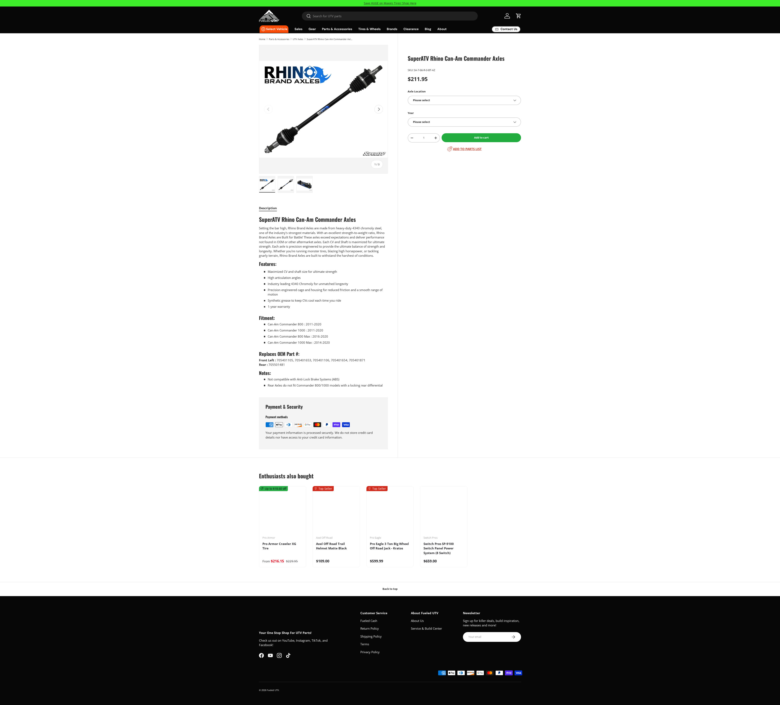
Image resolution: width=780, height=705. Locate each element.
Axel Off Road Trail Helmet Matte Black (331, 546)
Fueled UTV (273, 690)
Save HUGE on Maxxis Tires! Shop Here (390, 3)
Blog (428, 29)
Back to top (390, 589)
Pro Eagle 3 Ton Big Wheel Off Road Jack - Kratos (389, 546)
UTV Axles (298, 39)
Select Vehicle (276, 29)
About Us (417, 621)
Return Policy (369, 628)
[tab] (268, 208)
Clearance (411, 29)
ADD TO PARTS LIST (467, 149)
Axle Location (417, 91)
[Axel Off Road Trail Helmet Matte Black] (336, 512)
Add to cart (481, 137)
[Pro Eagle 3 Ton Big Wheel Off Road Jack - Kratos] (390, 512)
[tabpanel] (323, 302)
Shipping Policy (371, 636)
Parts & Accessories (337, 29)
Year (411, 113)
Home (262, 39)
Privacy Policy (370, 652)
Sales (298, 29)
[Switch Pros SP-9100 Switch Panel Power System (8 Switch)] (444, 512)
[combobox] (390, 16)
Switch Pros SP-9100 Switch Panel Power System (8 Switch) (439, 548)
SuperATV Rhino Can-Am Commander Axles (329, 39)
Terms (364, 644)
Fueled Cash (368, 621)
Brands (392, 29)
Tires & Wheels (369, 29)
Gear (312, 29)
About (442, 29)
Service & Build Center (426, 628)
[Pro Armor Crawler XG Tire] (282, 512)
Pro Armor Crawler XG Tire (279, 546)
